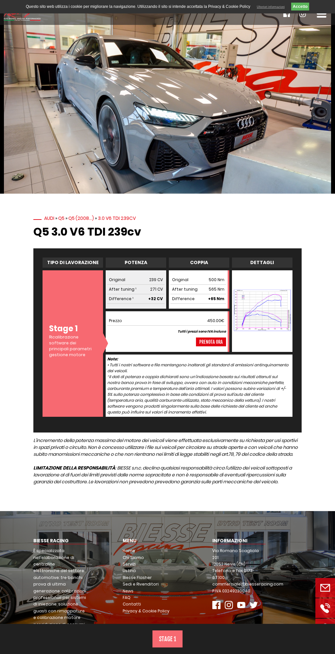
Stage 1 (167, 639)
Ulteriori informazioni (271, 7)
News (128, 591)
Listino (129, 570)
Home (129, 550)
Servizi (129, 564)
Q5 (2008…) (81, 218)
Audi (49, 218)
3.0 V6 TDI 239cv (117, 218)
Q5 (61, 218)
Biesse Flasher (137, 577)
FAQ (127, 597)
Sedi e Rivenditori (141, 584)
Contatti (132, 604)
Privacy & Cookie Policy (146, 611)
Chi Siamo (133, 557)
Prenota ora (211, 342)
